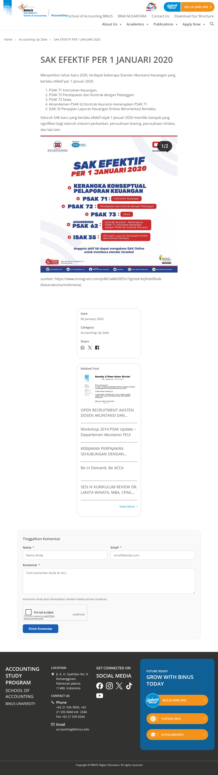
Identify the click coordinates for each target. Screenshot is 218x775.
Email (116, 547)
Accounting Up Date (33, 39)
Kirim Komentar (40, 628)
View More (127, 506)
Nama (28, 547)
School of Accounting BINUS (90, 16)
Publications (163, 24)
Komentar (31, 565)
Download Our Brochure (194, 16)
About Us (109, 24)
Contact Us (160, 16)
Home (8, 39)
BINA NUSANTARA (132, 16)
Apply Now (192, 24)
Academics (135, 24)
